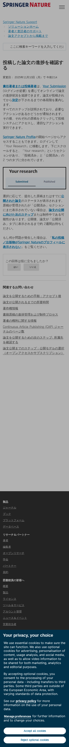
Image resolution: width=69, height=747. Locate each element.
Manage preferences (17, 716)
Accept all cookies (35, 731)
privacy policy (26, 701)
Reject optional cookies (35, 740)
